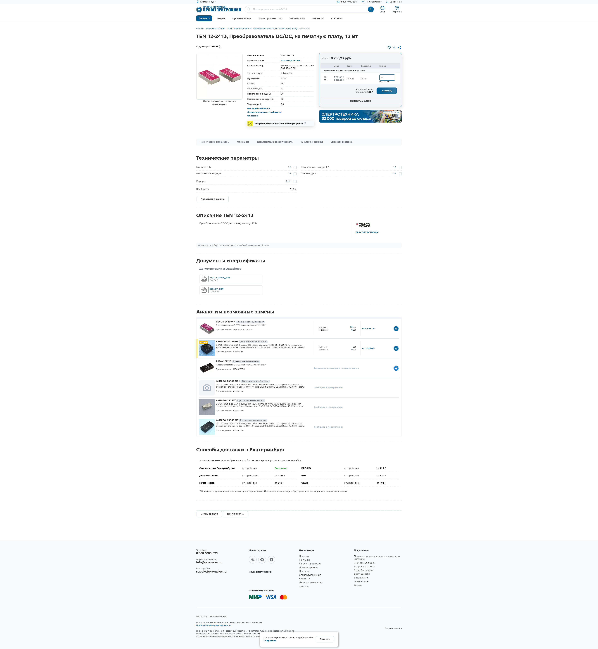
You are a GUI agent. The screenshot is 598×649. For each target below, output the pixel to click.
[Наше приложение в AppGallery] (273, 581)
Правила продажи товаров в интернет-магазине (377, 557)
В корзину (387, 91)
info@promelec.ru (209, 562)
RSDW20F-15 (237, 361)
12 (289, 167)
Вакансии (304, 579)
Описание (252, 116)
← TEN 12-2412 (209, 514)
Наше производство (310, 582)
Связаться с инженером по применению (336, 368)
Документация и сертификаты (264, 112)
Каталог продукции (310, 564)
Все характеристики (258, 109)
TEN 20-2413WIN (240, 322)
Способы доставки (342, 142)
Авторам (304, 586)
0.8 (394, 174)
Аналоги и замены (312, 142)
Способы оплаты (363, 570)
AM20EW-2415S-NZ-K (242, 381)
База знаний (361, 578)
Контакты (304, 560)
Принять (325, 639)
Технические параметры (214, 142)
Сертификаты (362, 574)
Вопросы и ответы (364, 567)
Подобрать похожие (213, 199)
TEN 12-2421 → (235, 514)
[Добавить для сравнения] (394, 47)
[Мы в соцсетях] (253, 560)
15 (394, 167)
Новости (304, 556)
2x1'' (288, 181)
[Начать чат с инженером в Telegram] (396, 368)
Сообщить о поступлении (328, 388)
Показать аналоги (360, 101)
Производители (308, 567)
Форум (358, 585)
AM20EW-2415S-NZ (241, 420)
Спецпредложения (310, 575)
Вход (382, 11)
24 (289, 174)
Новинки (304, 571)
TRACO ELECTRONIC (291, 61)
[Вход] (382, 8)
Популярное (361, 581)
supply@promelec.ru (211, 571)
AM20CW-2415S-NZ (241, 342)
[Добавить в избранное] (389, 47)
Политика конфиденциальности (213, 625)
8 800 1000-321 (207, 553)
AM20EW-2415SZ (240, 400)
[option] (219, 76)
